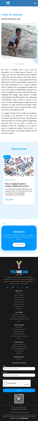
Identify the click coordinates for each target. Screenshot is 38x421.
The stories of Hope (19, 299)
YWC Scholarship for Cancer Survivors (19, 319)
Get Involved (19, 327)
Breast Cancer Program (19, 314)
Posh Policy (19, 308)
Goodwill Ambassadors (19, 329)
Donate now (19, 245)
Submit (19, 390)
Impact (19, 321)
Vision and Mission (19, 295)
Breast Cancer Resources (19, 344)
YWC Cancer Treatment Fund (19, 316)
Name (4, 366)
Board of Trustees (19, 297)
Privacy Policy (19, 302)
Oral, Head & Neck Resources (19, 348)
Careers (19, 338)
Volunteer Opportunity (19, 334)
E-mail (4, 372)
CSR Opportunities (19, 331)
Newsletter (19, 353)
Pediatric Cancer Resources (19, 346)
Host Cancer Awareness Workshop (19, 336)
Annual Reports (19, 351)
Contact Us (19, 359)
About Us (19, 293)
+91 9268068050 (23, 418)
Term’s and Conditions (19, 304)
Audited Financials (19, 306)
